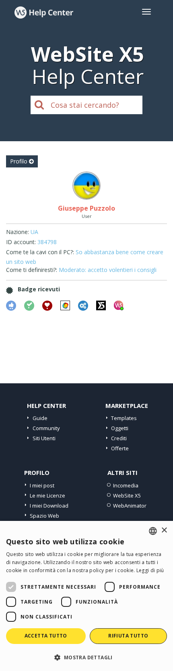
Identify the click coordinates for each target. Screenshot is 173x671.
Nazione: (17, 232)
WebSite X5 (127, 495)
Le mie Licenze (47, 495)
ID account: (21, 242)
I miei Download (49, 505)
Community (46, 428)
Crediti (119, 438)
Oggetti (119, 428)
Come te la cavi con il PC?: (40, 252)
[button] (86, 657)
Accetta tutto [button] (46, 635)
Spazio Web (44, 515)
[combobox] (153, 531)
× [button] (164, 530)
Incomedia (125, 485)
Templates (124, 418)
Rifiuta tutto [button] (128, 635)
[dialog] (86, 596)
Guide (40, 418)
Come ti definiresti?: (31, 270)
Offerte (120, 448)
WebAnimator (129, 505)
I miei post (42, 485)
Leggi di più (150, 570)
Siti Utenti (44, 438)
